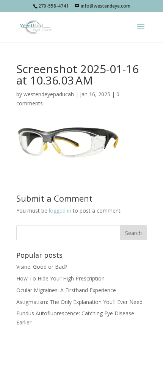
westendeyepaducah (49, 94)
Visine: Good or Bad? (41, 266)
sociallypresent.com (81, 368)
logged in (60, 210)
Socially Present (80, 359)
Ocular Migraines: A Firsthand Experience (66, 290)
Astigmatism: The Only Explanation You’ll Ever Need (79, 301)
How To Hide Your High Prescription (60, 278)
